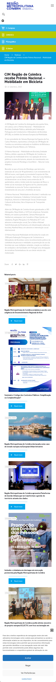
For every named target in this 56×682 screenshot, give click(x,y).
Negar (28, 665)
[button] (52, 630)
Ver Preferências (28, 673)
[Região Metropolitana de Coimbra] (28, 5)
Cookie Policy (27, 679)
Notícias (18, 55)
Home (6, 55)
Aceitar (28, 658)
